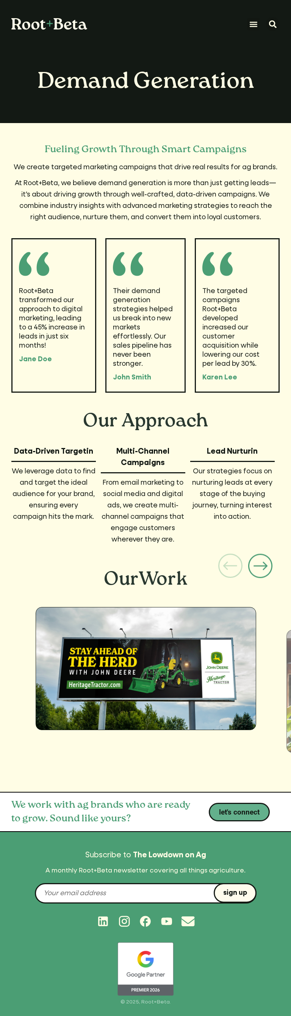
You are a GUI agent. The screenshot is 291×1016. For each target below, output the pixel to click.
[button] (253, 24)
